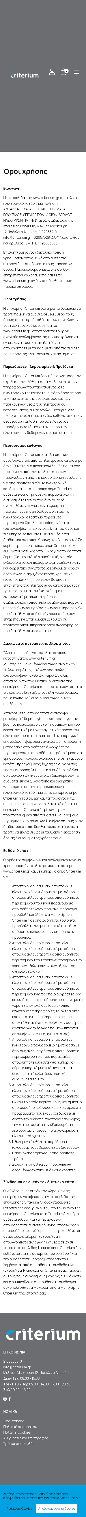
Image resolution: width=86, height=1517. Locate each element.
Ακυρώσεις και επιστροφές (26, 1438)
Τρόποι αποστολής (18, 1443)
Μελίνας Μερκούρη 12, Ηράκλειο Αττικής (36, 1372)
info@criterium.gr (17, 1367)
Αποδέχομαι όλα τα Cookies (56, 1508)
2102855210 (12, 1361)
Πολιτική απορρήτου (20, 1426)
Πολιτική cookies (17, 1432)
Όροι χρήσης (13, 1420)
